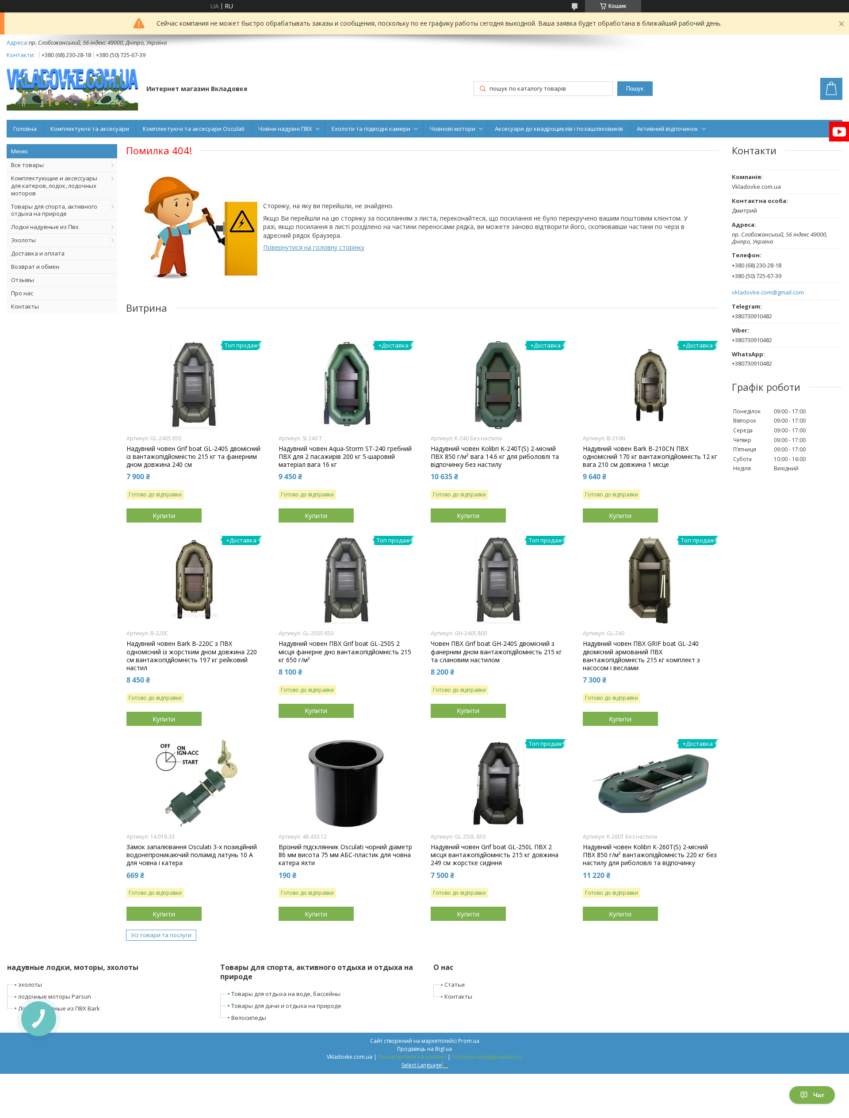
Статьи (454, 984)
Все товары (27, 165)
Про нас (22, 293)
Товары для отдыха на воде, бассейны (285, 994)
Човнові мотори (452, 129)
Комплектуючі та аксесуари (89, 129)
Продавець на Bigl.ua (424, 1049)
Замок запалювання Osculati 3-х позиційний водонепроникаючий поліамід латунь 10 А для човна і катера (191, 855)
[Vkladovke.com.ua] (72, 89)
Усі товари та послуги (161, 935)
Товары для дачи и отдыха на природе (286, 1006)
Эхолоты (23, 240)
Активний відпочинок (667, 129)
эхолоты (30, 984)
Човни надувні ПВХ (285, 129)
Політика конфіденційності (487, 1057)
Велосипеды (248, 1018)
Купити (164, 515)
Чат (818, 1095)
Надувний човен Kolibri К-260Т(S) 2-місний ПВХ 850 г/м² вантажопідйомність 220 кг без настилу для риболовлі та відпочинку (650, 855)
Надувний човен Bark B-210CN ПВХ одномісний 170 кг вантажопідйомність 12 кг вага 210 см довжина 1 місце (650, 457)
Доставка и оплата (38, 253)
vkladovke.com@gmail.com (768, 292)
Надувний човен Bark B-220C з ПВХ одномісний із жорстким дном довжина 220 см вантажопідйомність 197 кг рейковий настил (191, 656)
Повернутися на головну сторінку (313, 247)
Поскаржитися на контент (412, 1057)
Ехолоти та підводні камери (371, 129)
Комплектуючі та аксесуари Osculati (194, 129)
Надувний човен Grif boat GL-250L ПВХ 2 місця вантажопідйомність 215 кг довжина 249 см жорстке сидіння (494, 855)
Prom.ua (468, 1041)
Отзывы (22, 280)
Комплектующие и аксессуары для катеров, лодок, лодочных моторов (54, 185)
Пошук (634, 88)
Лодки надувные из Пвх (45, 227)
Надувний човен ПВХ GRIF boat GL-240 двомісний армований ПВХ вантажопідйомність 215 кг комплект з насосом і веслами (641, 656)
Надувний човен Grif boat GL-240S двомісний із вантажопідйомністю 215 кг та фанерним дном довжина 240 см (193, 457)
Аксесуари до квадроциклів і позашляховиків (559, 129)
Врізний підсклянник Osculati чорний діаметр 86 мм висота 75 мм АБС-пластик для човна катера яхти (345, 855)
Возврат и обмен (35, 267)
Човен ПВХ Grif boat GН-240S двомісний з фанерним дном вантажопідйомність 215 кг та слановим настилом (496, 652)
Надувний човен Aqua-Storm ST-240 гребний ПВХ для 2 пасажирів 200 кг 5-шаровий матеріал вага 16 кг (345, 457)
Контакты (25, 306)
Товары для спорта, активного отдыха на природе (54, 210)
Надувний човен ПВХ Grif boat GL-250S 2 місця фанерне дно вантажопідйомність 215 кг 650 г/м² (345, 652)
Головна (25, 129)
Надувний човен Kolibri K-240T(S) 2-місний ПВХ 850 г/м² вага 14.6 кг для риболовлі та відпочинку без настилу (495, 457)
